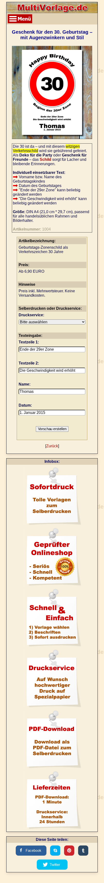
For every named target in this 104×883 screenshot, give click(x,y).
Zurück (52, 446)
